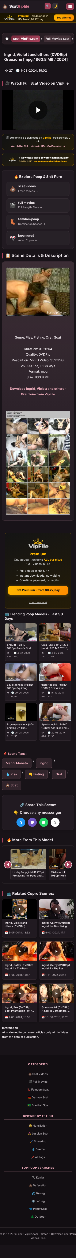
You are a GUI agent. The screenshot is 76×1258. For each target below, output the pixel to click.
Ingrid (44, 763)
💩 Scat (12, 785)
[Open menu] (70, 6)
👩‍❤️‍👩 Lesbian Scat (38, 1133)
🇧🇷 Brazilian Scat (38, 1105)
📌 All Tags (38, 1157)
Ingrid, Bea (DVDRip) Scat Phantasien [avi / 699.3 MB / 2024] (18, 1009)
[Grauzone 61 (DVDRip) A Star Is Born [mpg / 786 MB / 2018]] (56, 993)
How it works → (38, 602)
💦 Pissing (38, 1193)
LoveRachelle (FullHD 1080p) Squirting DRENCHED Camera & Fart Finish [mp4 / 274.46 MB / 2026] (20, 686)
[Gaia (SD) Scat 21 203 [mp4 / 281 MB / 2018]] (55, 633)
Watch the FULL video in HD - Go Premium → (38, 145)
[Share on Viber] (32, 822)
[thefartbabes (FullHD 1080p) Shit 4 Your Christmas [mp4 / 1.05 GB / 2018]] (55, 672)
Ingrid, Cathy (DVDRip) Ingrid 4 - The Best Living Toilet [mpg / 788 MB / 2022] (56, 966)
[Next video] (68, 864)
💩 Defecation (38, 1185)
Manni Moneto (17, 763)
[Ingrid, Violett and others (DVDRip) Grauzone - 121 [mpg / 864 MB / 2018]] (19, 909)
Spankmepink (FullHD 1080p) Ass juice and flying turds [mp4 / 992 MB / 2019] (55, 726)
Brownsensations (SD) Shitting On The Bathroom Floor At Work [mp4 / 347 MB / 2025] (20, 726)
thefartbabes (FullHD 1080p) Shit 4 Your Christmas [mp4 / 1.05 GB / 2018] (54, 686)
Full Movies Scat (57, 38)
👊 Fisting (36, 774)
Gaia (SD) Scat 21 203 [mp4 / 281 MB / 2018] (54, 646)
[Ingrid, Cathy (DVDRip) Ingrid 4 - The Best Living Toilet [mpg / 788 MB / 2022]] (56, 951)
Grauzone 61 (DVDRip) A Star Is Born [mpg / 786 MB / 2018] (55, 1009)
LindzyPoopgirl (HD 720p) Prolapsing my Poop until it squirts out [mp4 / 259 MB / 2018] (28, 877)
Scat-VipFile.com (25, 38)
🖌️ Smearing (38, 1141)
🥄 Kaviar (38, 1177)
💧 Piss (11, 774)
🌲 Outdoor (38, 1216)
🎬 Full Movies (38, 1081)
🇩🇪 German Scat (38, 1097)
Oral (59, 774)
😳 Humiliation (38, 1125)
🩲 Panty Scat (38, 1208)
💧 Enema (38, 1149)
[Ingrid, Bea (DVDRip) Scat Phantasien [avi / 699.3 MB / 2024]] (19, 993)
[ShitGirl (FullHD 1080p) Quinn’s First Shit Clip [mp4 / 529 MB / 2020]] (21, 633)
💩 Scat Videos (38, 1074)
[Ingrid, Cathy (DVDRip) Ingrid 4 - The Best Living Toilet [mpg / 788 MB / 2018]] (19, 951)
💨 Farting (38, 1201)
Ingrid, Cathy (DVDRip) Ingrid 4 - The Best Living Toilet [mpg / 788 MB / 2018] (19, 966)
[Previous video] (8, 864)
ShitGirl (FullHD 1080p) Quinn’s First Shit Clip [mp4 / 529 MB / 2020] (19, 646)
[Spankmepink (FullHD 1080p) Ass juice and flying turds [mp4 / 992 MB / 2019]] (55, 712)
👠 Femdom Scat (38, 1089)
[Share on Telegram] (20, 822)
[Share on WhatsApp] (43, 822)
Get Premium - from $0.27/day (38, 590)
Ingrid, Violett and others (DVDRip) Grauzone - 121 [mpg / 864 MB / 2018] (18, 924)
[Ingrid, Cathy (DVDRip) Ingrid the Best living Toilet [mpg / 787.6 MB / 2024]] (56, 909)
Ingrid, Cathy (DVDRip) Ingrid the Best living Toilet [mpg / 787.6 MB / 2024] (56, 924)
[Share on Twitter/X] (55, 822)
